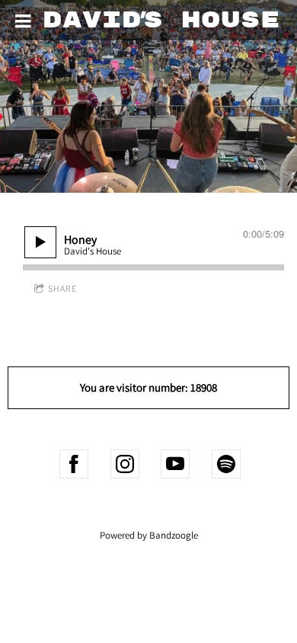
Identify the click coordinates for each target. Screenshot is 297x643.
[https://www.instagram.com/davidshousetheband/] (124, 463)
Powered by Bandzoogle (149, 535)
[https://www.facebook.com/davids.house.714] (73, 463)
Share (62, 288)
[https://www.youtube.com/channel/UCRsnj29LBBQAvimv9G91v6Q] (175, 463)
